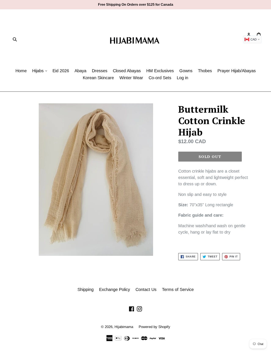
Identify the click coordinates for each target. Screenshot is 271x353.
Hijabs (38, 70)
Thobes (205, 70)
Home (21, 70)
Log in (182, 77)
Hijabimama (124, 327)
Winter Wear (131, 77)
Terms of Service (178, 289)
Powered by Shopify (154, 327)
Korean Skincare (98, 77)
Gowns (185, 70)
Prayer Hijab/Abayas (236, 70)
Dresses (99, 70)
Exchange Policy (114, 289)
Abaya (80, 70)
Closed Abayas (127, 70)
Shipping (85, 289)
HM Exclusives (160, 70)
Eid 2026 (61, 70)
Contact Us (146, 289)
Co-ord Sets (160, 77)
